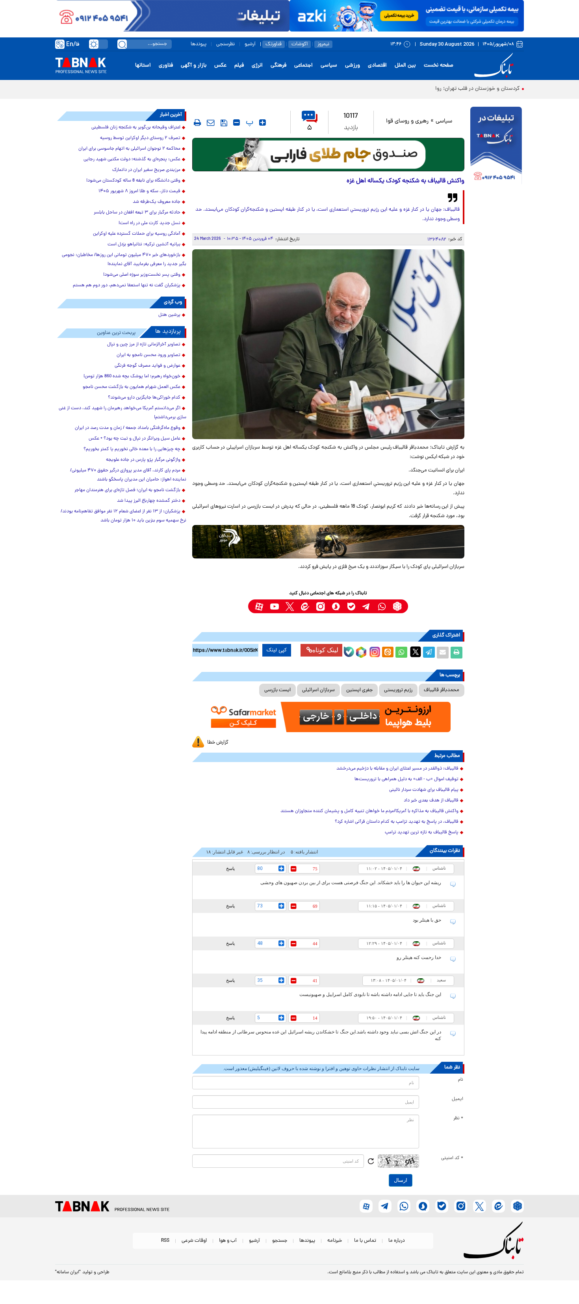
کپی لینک (277, 650)
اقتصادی (377, 65)
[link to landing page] (495, 65)
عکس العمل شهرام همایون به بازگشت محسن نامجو (131, 387)
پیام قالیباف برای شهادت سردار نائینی (423, 790)
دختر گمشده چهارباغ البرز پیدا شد (148, 501)
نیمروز (323, 44)
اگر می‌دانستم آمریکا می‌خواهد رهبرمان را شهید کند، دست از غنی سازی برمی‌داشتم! (122, 413)
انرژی (257, 65)
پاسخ (230, 868)
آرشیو (250, 44)
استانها (143, 65)
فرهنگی (278, 65)
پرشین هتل (169, 315)
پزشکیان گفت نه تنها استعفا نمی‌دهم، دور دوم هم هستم (126, 285)
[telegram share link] (429, 652)
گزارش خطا (217, 742)
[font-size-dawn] (236, 122)
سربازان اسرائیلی (318, 690)
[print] (197, 122)
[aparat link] (259, 606)
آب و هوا (228, 1241)
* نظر (458, 1118)
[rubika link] (397, 606)
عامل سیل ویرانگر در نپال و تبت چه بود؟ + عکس (134, 438)
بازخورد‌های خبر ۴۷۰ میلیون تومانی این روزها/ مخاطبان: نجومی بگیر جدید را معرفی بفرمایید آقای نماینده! (124, 260)
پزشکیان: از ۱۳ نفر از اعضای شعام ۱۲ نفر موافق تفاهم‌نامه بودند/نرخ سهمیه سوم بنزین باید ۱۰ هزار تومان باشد (123, 516)
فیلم (239, 65)
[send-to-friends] (211, 122)
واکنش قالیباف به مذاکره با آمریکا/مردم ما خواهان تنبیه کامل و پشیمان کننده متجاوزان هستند (369, 811)
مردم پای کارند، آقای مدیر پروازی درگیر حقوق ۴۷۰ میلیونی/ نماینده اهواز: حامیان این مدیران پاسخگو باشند (128, 475)
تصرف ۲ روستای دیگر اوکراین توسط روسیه (140, 138)
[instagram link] (320, 606)
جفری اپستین (359, 690)
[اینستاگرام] (374, 651)
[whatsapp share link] (401, 652)
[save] (224, 123)
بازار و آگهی (193, 65)
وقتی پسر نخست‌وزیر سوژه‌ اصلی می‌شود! (141, 274)
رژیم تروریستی (398, 690)
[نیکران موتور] (328, 541)
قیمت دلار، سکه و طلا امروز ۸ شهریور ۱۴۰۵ (139, 191)
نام (460, 1079)
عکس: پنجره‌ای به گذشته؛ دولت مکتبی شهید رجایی (132, 159)
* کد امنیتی (452, 1158)
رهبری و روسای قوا (407, 121)
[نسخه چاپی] (456, 652)
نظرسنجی (225, 44)
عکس (220, 65)
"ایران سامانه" (68, 1272)
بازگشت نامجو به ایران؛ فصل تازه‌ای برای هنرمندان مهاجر (127, 490)
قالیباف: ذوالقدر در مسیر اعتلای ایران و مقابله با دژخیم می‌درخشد (397, 768)
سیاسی (329, 65)
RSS (165, 1241)
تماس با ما (365, 1241)
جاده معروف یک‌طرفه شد (156, 202)
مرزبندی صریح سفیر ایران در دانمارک (146, 170)
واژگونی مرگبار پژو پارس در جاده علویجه (143, 460)
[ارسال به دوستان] (443, 652)
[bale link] (351, 606)
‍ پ (248, 122)
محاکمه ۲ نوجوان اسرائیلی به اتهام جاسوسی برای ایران (129, 148)
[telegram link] (366, 606)
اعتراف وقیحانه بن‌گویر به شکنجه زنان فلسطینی (135, 127)
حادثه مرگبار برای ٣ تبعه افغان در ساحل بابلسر (137, 212)
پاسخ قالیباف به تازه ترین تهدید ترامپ (421, 832)
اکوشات (299, 44)
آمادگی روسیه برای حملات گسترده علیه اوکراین (136, 233)
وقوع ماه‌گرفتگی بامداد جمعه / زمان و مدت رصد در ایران (127, 428)
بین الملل (405, 65)
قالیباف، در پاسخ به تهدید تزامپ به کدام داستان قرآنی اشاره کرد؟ (396, 821)
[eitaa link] (305, 606)
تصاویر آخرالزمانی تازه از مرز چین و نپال (143, 344)
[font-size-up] (262, 122)
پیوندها (198, 44)
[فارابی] (328, 154)
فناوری (166, 65)
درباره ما (396, 1241)
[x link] (290, 606)
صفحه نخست (438, 65)
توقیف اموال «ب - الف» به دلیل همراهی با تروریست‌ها (406, 779)
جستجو (279, 1241)
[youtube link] (274, 606)
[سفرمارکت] (328, 717)
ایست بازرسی (277, 690)
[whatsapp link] (382, 606)
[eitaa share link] (387, 652)
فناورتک (273, 44)
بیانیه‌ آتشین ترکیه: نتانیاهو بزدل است (144, 244)
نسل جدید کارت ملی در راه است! (149, 223)
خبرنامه (334, 1241)
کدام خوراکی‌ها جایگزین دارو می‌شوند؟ (144, 397)
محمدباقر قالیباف (441, 690)
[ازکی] (407, 16)
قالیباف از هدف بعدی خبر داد (431, 800)
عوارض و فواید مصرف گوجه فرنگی (147, 365)
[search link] (122, 44)
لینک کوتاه (325, 650)
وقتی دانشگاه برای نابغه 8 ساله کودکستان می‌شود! (133, 180)
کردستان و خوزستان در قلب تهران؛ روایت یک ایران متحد (456, 89)
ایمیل (457, 1099)
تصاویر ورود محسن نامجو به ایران (148, 355)
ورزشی (352, 65)
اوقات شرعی (194, 1241)
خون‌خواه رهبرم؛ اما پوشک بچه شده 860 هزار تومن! (132, 376)
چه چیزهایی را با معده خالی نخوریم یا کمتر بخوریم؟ (132, 449)
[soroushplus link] (336, 606)
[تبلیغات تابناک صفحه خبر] (496, 146)
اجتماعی (303, 65)
